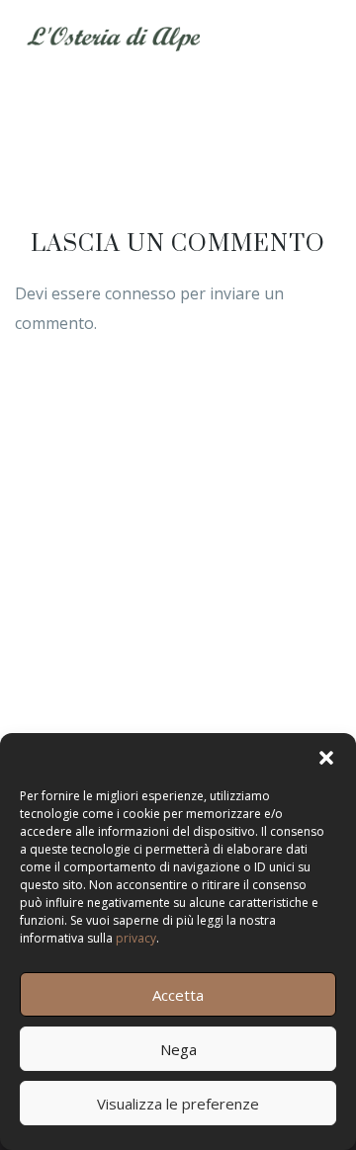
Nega (178, 1049)
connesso (140, 293)
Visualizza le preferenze (178, 1103)
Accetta (178, 995)
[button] (326, 758)
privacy (136, 938)
